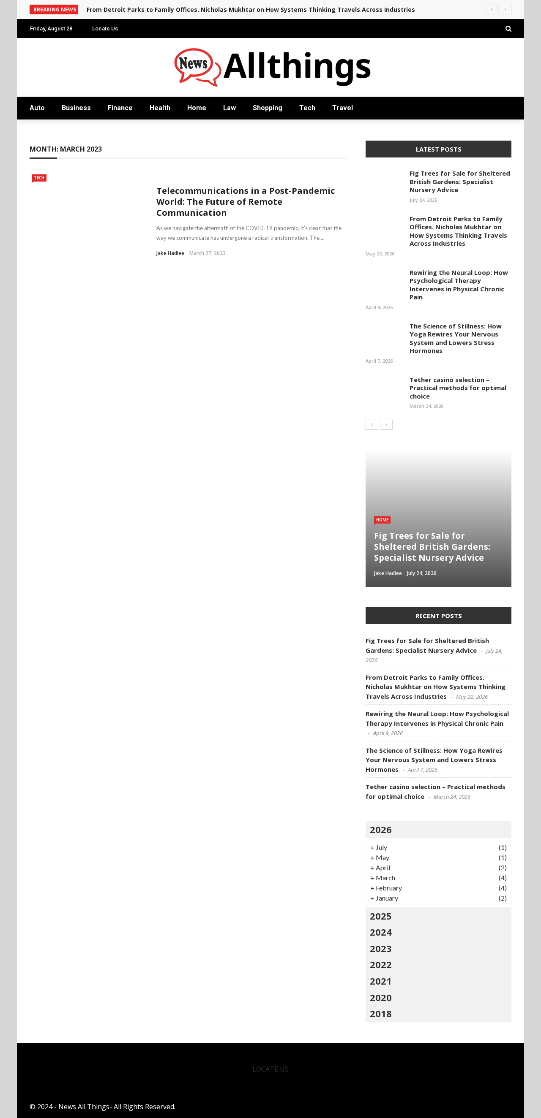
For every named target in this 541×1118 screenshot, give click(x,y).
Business (76, 108)
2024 (381, 931)
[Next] (386, 425)
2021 (381, 980)
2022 (381, 964)
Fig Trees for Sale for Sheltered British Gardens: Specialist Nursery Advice (460, 181)
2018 (381, 1013)
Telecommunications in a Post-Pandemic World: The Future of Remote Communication (245, 201)
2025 (381, 915)
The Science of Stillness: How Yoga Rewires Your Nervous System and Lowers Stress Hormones (456, 338)
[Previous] (372, 425)
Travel (342, 108)
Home (196, 108)
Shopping (267, 108)
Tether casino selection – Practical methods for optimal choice (458, 387)
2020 (381, 997)
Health (160, 108)
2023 (381, 948)
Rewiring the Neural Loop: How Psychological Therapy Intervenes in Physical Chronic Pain (459, 284)
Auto (37, 108)
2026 (381, 829)
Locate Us (105, 28)
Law (229, 108)
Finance (120, 108)
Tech (307, 108)
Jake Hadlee (170, 253)
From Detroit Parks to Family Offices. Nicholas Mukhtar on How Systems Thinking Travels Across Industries (251, 9)
